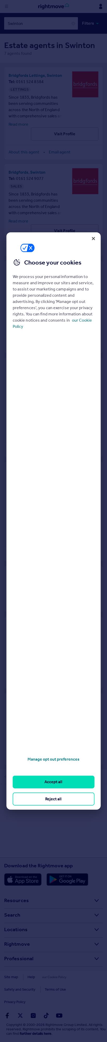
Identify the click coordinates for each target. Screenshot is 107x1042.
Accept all (53, 781)
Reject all (53, 798)
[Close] (93, 238)
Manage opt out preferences (53, 759)
